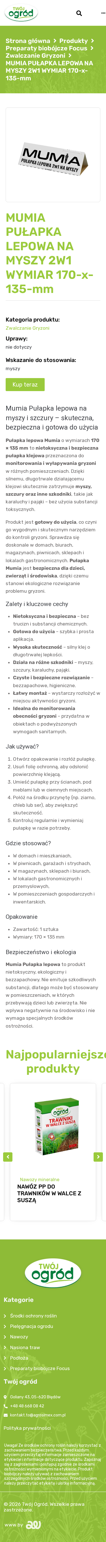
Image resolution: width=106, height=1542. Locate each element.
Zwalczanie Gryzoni (35, 55)
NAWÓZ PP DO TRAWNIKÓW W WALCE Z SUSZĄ (49, 1193)
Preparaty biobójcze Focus (46, 48)
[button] (8, 1157)
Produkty (73, 41)
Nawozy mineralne (39, 1179)
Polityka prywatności (27, 1428)
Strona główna (28, 41)
